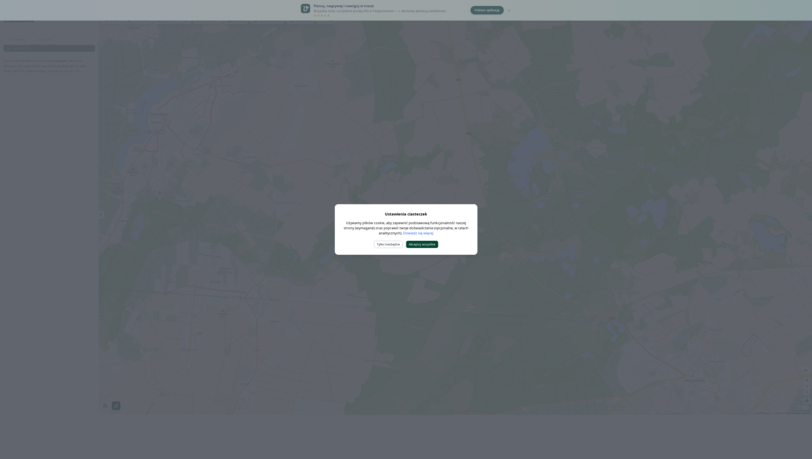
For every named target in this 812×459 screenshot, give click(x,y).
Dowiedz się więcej (418, 233)
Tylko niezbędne (388, 244)
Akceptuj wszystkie (422, 244)
